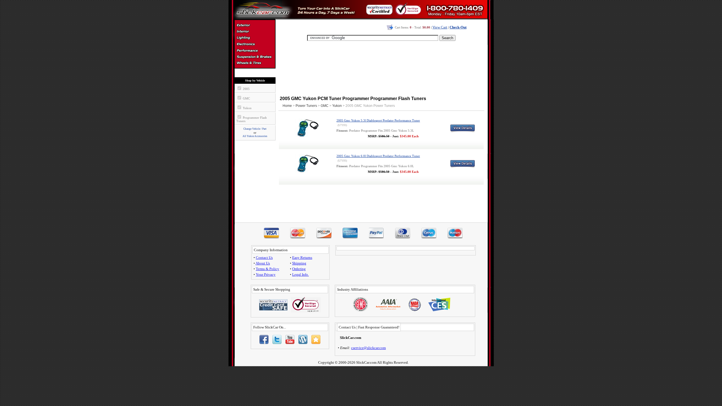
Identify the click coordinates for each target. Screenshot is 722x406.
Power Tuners (306, 106)
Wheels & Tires (255, 63)
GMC (325, 106)
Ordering (299, 269)
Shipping (299, 263)
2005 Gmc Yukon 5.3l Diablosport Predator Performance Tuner (378, 120)
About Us (263, 263)
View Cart (439, 27)
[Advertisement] (381, 67)
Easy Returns (302, 257)
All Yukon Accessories (255, 136)
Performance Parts (255, 51)
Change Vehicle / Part (255, 128)
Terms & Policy (267, 269)
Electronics (255, 44)
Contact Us (264, 257)
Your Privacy (266, 274)
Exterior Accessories (255, 26)
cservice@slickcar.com (368, 348)
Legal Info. (300, 274)
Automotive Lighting (255, 38)
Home (287, 106)
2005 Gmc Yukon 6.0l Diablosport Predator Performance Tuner (378, 156)
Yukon (337, 106)
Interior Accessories (255, 32)
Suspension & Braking (255, 57)
